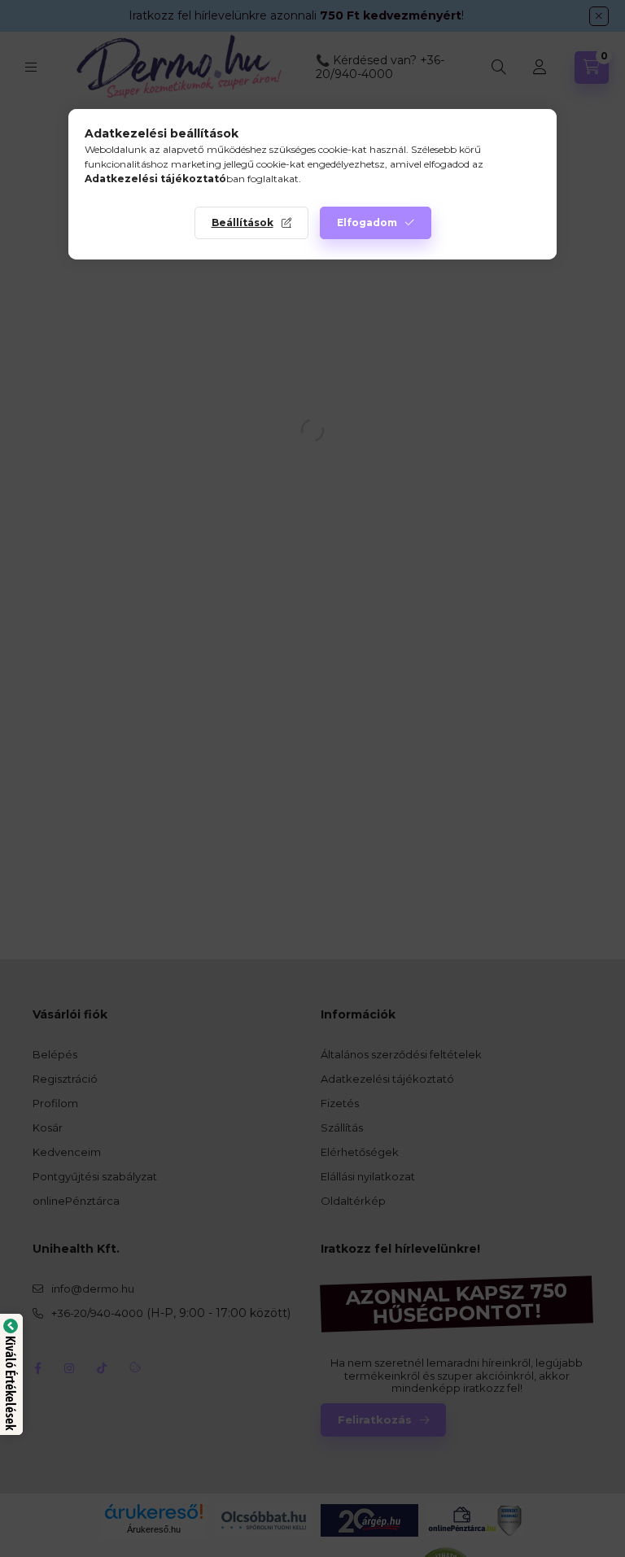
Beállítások (242, 222)
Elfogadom (367, 222)
